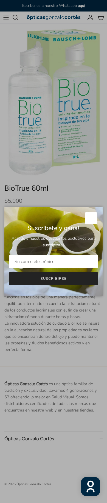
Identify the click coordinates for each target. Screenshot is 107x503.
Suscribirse (53, 278)
